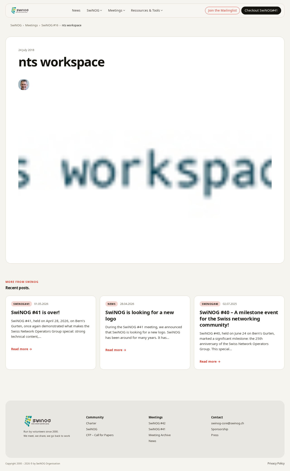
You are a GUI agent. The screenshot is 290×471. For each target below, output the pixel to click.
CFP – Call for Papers (100, 435)
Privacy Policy (276, 463)
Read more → (21, 349)
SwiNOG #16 (49, 25)
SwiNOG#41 (21, 304)
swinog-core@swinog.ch (227, 423)
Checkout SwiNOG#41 (261, 10)
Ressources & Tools (145, 10)
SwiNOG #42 (157, 423)
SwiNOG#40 (210, 304)
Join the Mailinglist (222, 10)
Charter (91, 423)
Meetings (115, 10)
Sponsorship (219, 429)
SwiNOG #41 (157, 429)
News (76, 10)
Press (214, 435)
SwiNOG (93, 10)
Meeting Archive (160, 435)
